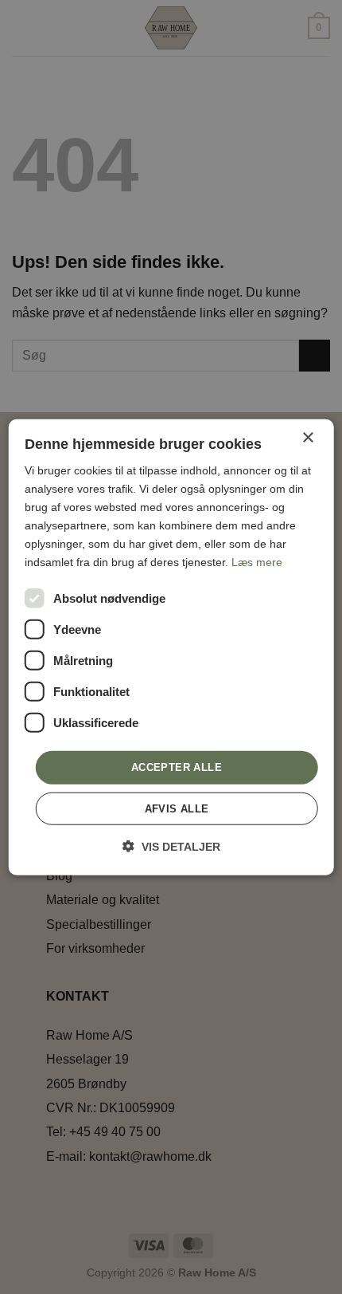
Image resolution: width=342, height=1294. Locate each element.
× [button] (307, 437)
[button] (171, 846)
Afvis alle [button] (177, 809)
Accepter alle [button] (176, 767)
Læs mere (256, 562)
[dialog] (171, 647)
